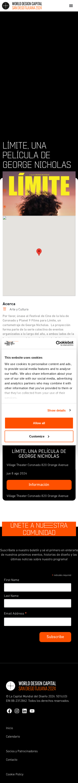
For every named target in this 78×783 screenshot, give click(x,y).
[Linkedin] (24, 711)
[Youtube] (32, 711)
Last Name (11, 596)
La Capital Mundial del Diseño (28, 696)
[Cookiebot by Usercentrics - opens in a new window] (56, 343)
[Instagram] (17, 711)
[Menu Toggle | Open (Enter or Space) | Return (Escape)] (71, 6)
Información (39, 485)
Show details (56, 410)
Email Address (15, 614)
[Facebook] (9, 711)
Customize (36, 436)
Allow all (39, 423)
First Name (11, 580)
